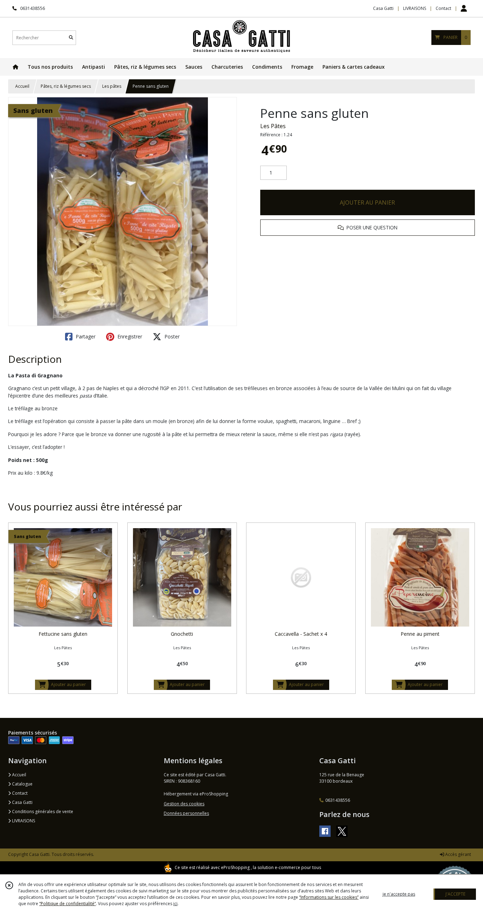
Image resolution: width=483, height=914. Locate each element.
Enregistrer (129, 336)
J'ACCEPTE (455, 894)
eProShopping (235, 867)
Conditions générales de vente (42, 812)
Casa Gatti (22, 802)
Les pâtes (111, 86)
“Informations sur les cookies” (329, 897)
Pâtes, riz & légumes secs (66, 86)
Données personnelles (186, 813)
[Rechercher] (71, 38)
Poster (171, 336)
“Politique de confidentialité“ (67, 904)
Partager (84, 336)
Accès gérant (457, 854)
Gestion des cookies (184, 804)
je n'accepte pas (399, 894)
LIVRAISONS (23, 821)
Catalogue (22, 784)
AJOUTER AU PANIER (367, 202)
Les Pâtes (273, 126)
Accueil (22, 86)
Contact (443, 8)
